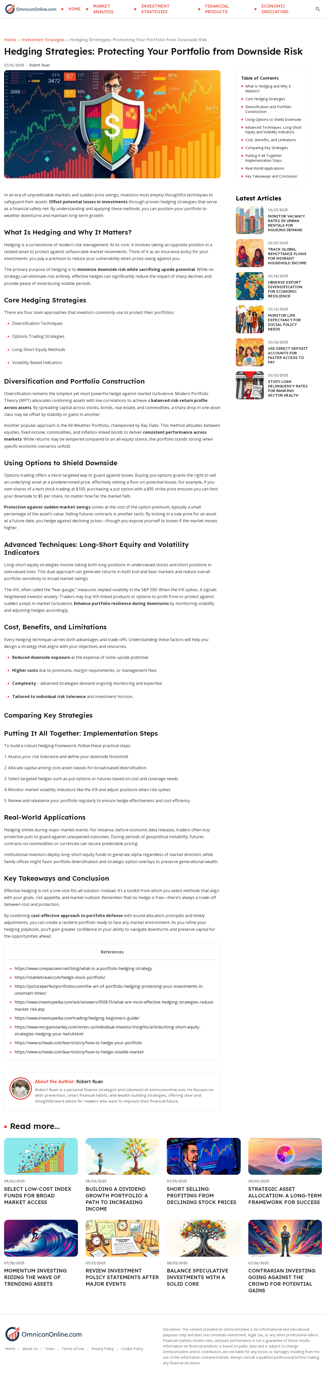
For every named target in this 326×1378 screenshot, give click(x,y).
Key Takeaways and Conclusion (271, 176)
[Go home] (30, 9)
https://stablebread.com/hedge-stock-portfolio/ (60, 977)
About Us (30, 1348)
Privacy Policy (102, 1348)
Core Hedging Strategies (265, 99)
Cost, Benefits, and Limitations (270, 140)
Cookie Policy (132, 1348)
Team (50, 1348)
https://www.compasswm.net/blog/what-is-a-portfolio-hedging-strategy (83, 968)
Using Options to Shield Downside (273, 119)
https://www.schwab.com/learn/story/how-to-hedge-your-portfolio (78, 1043)
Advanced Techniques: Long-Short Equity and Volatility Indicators (273, 130)
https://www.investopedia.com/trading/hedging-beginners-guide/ (77, 1018)
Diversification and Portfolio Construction (268, 109)
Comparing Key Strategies (266, 148)
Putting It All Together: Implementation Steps (263, 158)
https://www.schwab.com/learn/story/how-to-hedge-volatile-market (79, 1052)
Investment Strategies (43, 39)
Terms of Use (73, 1348)
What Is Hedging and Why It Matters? (268, 88)
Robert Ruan (39, 65)
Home (10, 39)
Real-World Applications (264, 168)
